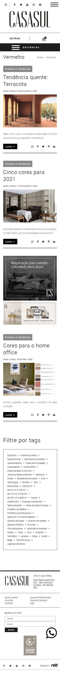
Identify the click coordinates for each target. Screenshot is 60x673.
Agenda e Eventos (16, 543)
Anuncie (9, 600)
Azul (29, 532)
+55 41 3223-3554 (42, 576)
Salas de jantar (14, 505)
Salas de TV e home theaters (21, 516)
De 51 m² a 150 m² (16, 489)
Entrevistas (13, 486)
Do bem (26, 482)
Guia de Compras (38, 600)
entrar (15, 38)
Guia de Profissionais (40, 597)
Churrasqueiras (15, 528)
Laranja (24, 536)
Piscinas (31, 524)
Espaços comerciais (32, 501)
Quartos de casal (15, 520)
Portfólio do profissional (19, 513)
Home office (30, 466)
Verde (44, 536)
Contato (9, 603)
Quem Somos (11, 597)
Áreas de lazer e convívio (19, 470)
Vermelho (12, 536)
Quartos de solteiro (37, 520)
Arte (43, 478)
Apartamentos (14, 462)
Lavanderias (13, 466)
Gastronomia (13, 459)
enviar (11, 629)
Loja (32, 603)
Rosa (34, 536)
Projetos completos (17, 509)
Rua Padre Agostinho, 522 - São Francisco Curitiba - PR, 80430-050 (44, 584)
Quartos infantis (15, 524)
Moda (10, 478)
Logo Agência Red (54, 665)
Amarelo (39, 532)
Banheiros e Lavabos (34, 459)
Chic (36, 482)
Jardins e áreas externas (19, 474)
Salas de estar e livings (37, 505)
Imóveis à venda (29, 455)
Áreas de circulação (35, 462)
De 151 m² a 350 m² (17, 493)
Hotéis (10, 532)
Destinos (40, 474)
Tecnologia (12, 482)
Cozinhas (12, 455)
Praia (20, 532)
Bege (9, 539)
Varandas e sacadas (37, 528)
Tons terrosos (23, 539)
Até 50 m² (27, 486)
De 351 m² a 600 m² (17, 497)
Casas (34, 497)
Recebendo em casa (27, 478)
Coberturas (13, 501)
